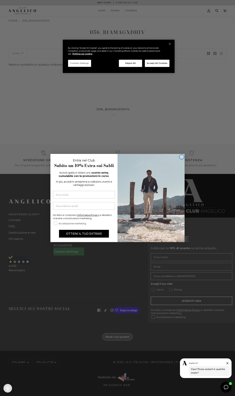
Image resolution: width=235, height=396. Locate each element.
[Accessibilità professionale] (7, 388)
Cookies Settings (79, 63)
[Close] (170, 44)
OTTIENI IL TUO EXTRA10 (84, 233)
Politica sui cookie (82, 54)
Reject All (130, 63)
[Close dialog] (181, 156)
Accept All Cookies (157, 63)
